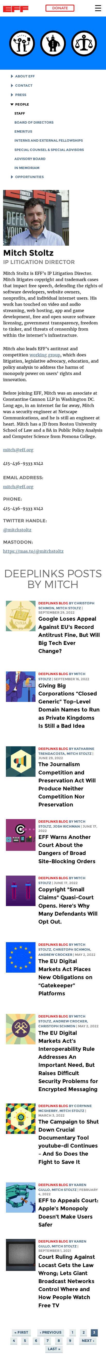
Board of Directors (34, 122)
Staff (19, 113)
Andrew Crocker (55, 955)
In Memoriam (26, 168)
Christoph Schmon (71, 949)
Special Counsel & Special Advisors (49, 150)
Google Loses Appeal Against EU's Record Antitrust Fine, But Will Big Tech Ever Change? (69, 634)
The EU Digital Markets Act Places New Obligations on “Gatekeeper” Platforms (65, 977)
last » (54, 1349)
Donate (60, 8)
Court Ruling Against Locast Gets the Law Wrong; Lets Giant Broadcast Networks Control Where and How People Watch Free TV (66, 1281)
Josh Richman (66, 826)
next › (88, 1340)
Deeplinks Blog (53, 603)
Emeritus (23, 131)
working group (45, 354)
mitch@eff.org (18, 449)
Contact (23, 85)
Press (20, 95)
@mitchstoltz (17, 529)
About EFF (25, 76)
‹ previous (50, 1332)
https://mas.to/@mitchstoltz (33, 551)
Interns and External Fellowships (48, 140)
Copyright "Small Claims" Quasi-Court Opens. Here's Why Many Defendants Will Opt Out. (68, 905)
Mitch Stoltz (68, 608)
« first (21, 1332)
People (22, 104)
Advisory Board (30, 159)
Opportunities (29, 177)
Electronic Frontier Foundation (17, 9)
